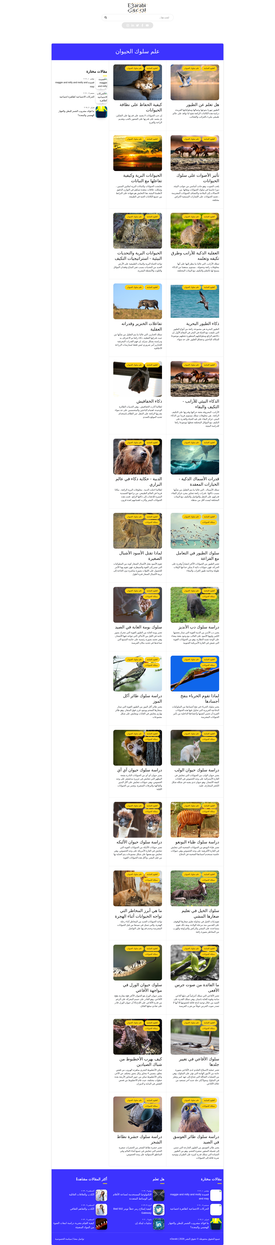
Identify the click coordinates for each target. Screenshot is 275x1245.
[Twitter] (137, 25)
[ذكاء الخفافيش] (137, 379)
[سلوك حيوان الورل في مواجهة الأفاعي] (137, 962)
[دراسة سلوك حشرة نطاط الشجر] (137, 1114)
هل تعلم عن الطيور (202, 104)
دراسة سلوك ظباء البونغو (197, 842)
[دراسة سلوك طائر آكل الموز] (137, 673)
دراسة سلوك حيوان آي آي (139, 770)
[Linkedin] (132, 25)
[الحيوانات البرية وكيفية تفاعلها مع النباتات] (137, 153)
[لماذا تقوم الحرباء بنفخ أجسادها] (195, 673)
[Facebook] (142, 25)
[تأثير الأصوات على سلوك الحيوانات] (195, 153)
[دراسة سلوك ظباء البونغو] (195, 820)
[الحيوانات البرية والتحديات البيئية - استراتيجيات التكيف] (137, 231)
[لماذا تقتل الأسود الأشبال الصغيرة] (137, 531)
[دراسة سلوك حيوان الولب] (195, 748)
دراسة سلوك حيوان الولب (196, 770)
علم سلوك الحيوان (191, 68)
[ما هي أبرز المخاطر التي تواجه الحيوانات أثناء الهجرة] (137, 888)
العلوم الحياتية (209, 68)
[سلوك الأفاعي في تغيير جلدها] (195, 1037)
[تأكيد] (106, 17)
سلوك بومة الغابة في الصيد (138, 627)
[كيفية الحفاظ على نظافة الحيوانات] (137, 82)
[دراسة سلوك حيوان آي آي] (137, 748)
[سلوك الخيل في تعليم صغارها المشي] (195, 888)
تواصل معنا (78, 1239)
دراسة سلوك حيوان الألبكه (139, 842)
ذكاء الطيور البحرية (202, 323)
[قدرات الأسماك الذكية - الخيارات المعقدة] (195, 456)
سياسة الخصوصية (63, 1239)
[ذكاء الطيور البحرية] (195, 301)
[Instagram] (127, 25)
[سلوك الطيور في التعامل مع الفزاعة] (195, 531)
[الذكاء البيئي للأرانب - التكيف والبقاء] (195, 379)
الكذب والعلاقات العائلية (81, 1194)
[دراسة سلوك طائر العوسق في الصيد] (195, 1114)
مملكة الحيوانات (208, 522)
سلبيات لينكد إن (143, 1223)
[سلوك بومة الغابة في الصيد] (137, 605)
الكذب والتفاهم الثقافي (82, 1208)
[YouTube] (147, 25)
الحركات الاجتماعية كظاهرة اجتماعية (77, 97)
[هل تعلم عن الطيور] (195, 82)
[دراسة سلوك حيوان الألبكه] (137, 820)
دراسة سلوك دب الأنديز (198, 627)
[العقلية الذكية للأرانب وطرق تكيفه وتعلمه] (195, 231)
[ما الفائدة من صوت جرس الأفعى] (195, 962)
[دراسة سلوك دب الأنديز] (195, 605)
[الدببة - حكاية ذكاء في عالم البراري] (137, 456)
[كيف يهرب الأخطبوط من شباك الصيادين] (137, 1037)
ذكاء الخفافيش (149, 401)
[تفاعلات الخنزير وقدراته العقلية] (137, 301)
